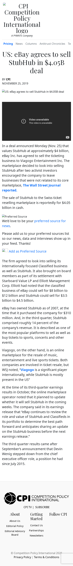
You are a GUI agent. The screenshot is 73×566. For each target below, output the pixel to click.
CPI (8, 79)
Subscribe (42, 507)
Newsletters (36, 535)
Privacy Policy (22, 557)
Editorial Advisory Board (15, 532)
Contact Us (36, 525)
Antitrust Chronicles (52, 44)
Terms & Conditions (46, 557)
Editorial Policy (14, 526)
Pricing (8, 44)
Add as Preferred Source (27, 251)
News (19, 44)
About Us (15, 520)
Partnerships (36, 530)
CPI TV (28, 507)
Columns (31, 44)
